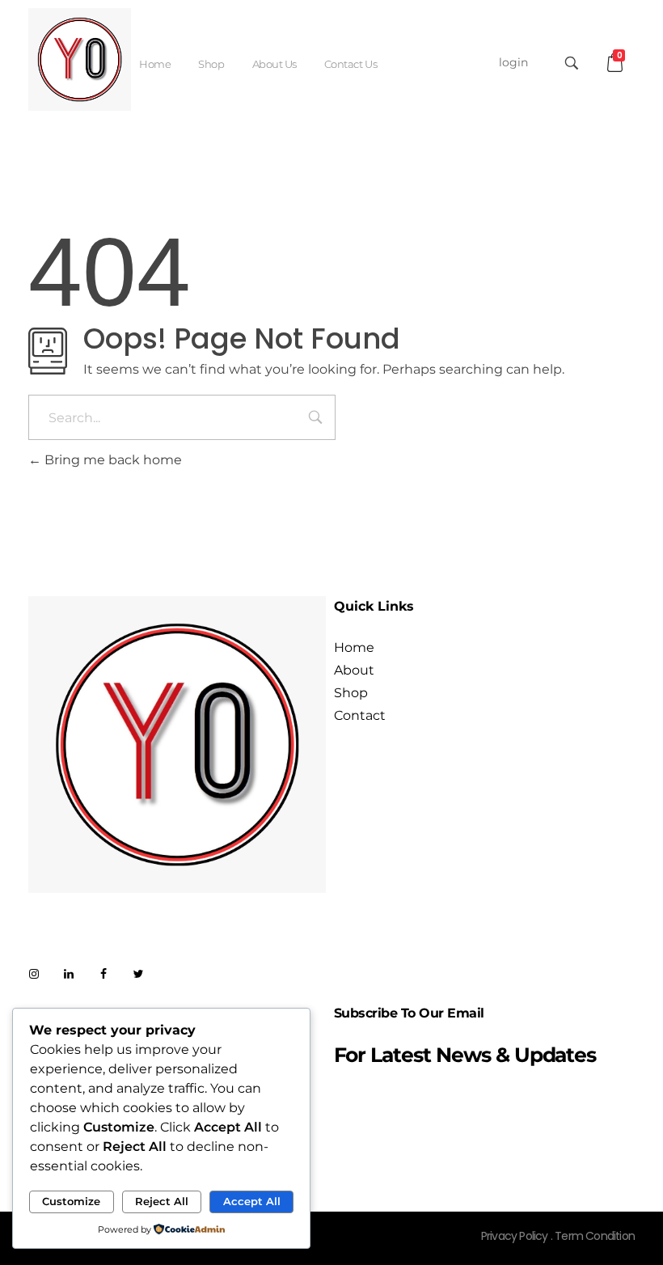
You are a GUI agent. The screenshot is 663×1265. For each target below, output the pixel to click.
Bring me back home (111, 460)
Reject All (161, 1201)
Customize (71, 1201)
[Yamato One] (79, 59)
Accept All (252, 1201)
